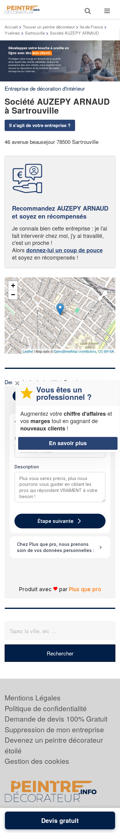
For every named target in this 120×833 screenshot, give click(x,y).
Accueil (11, 27)
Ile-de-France (91, 27)
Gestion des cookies (37, 761)
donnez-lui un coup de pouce (64, 250)
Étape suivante (56, 521)
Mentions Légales (33, 697)
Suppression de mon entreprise (54, 729)
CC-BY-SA (106, 351)
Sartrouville (35, 33)
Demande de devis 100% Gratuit (56, 719)
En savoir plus (68, 443)
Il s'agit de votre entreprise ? (39, 125)
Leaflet (28, 351)
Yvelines (12, 33)
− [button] (13, 294)
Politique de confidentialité (46, 708)
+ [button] (13, 285)
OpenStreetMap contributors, (76, 351)
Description (26, 466)
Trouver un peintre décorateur (49, 27)
